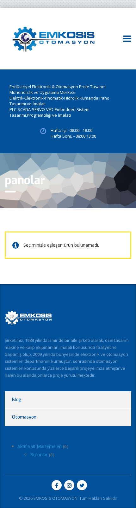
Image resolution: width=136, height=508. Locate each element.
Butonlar (39, 455)
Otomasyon (24, 417)
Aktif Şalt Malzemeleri (39, 446)
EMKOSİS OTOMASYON (55, 498)
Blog (17, 400)
